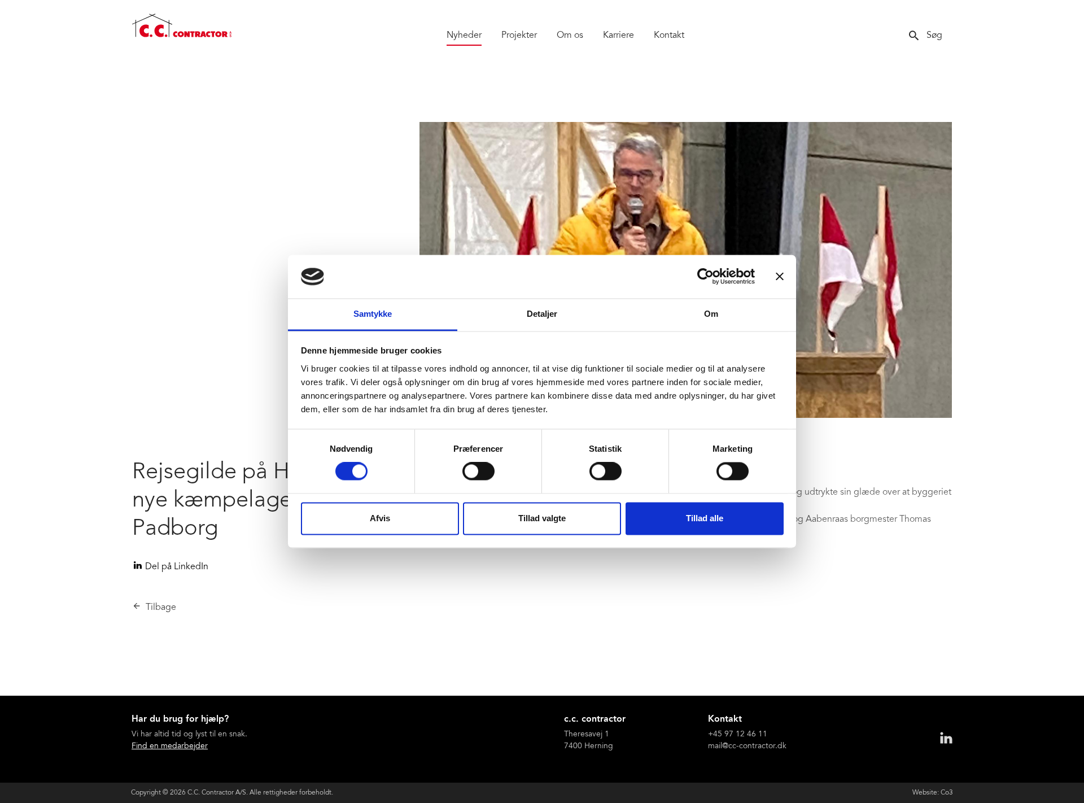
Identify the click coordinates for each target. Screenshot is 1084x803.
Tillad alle (704, 518)
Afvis (380, 518)
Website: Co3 (932, 792)
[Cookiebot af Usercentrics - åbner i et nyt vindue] (705, 276)
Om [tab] (711, 313)
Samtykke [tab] (372, 313)
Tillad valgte (542, 518)
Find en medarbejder (170, 746)
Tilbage (161, 607)
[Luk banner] (780, 277)
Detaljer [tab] (542, 313)
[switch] (478, 471)
